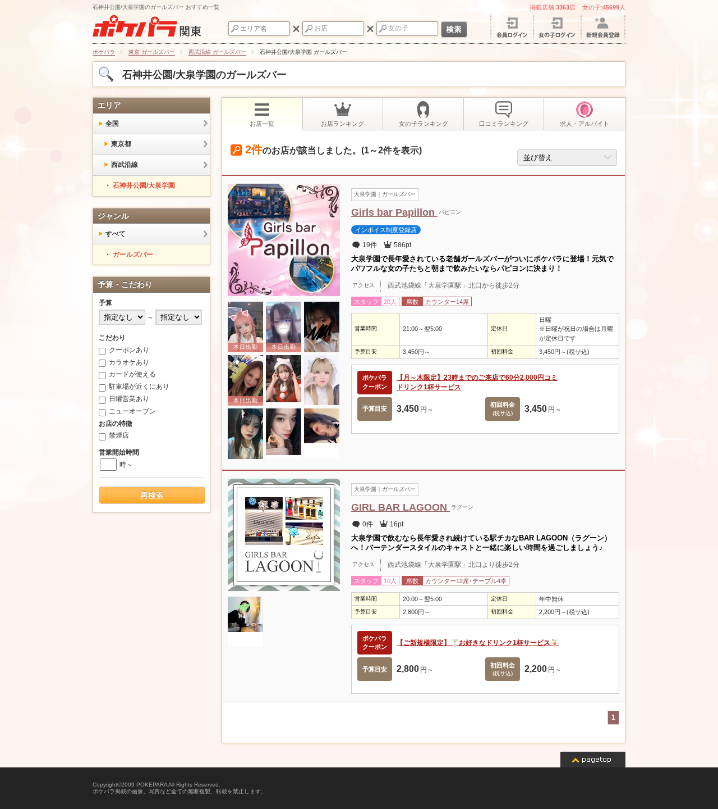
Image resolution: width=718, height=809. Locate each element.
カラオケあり (129, 362)
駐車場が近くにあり (139, 386)
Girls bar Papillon (394, 212)
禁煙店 (119, 435)
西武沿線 (124, 165)
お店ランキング (342, 123)
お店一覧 (262, 123)
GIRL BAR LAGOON (400, 507)
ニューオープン (132, 411)
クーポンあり (129, 350)
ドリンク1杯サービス (429, 387)
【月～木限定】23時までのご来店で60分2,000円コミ (477, 377)
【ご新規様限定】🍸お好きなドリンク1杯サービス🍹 (478, 643)
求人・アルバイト (584, 123)
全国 (112, 124)
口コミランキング (503, 123)
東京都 (121, 144)
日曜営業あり (129, 399)
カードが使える (132, 374)
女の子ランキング (423, 123)
